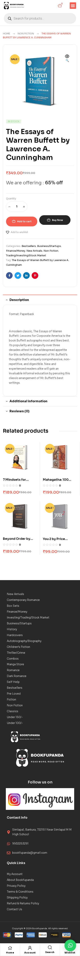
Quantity (11, 198)
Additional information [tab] (28, 401)
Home (6, 33)
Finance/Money (15, 250)
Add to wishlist (19, 232)
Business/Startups (49, 246)
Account (30, 952)
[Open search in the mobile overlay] (40, 18)
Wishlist (69, 952)
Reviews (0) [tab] (19, 411)
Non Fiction (26, 33)
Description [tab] (19, 300)
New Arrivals (34, 250)
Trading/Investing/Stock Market (26, 255)
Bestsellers (29, 246)
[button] (73, 5)
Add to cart (24, 221)
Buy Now (57, 220)
